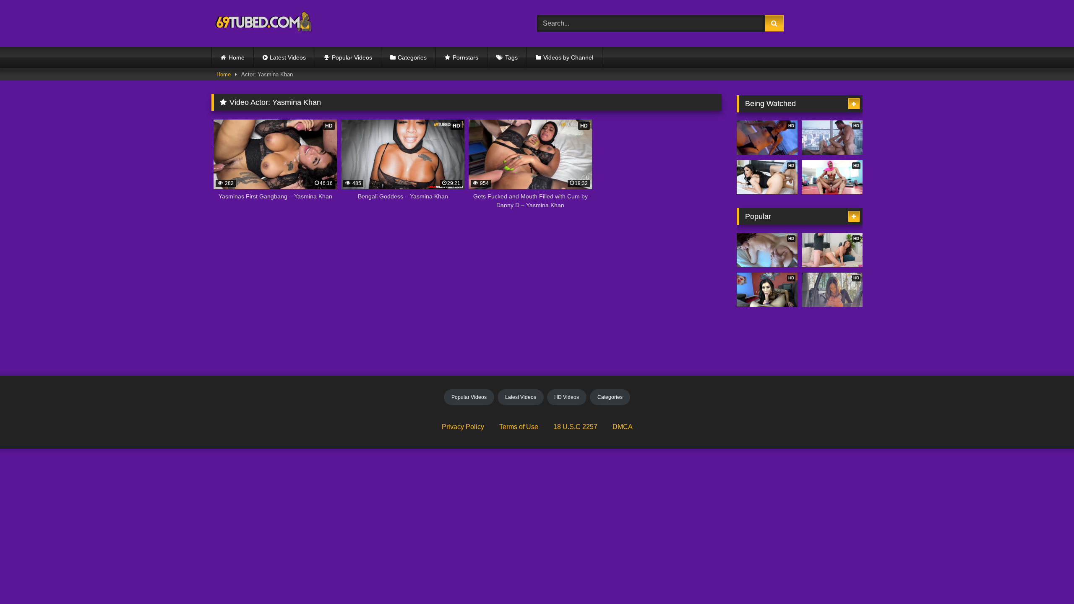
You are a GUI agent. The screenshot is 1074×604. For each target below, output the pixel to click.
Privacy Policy (463, 426)
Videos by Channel (568, 57)
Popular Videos (352, 57)
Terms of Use (518, 426)
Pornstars (465, 57)
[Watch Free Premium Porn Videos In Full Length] (264, 24)
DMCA (623, 426)
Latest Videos (288, 57)
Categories (412, 57)
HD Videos (566, 397)
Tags (511, 57)
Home (237, 57)
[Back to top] (1048, 579)
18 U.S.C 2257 (575, 426)
